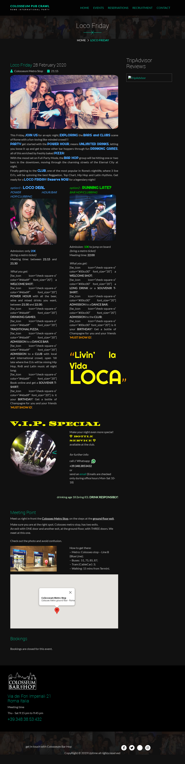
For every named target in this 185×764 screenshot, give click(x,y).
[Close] (70, 592)
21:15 (54, 71)
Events (98, 7)
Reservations (118, 7)
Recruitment (142, 7)
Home (84, 7)
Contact (163, 7)
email (83, 474)
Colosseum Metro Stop (28, 71)
